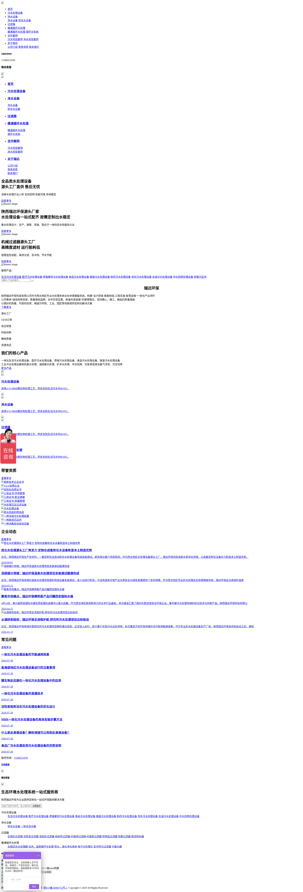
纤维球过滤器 (78, 836)
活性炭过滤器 (31, 836)
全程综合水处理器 (18, 846)
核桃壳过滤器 (62, 836)
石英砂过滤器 (15, 836)
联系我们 (34, 47)
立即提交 (36, 806)
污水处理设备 (15, 13)
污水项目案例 (15, 39)
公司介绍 (13, 47)
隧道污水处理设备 (100, 277)
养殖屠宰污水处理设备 (55, 277)
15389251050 (21, 758)
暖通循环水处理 (16, 28)
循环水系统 (32, 31)
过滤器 (11, 24)
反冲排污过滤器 (102, 846)
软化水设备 (24, 20)
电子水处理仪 (85, 846)
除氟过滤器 (124, 836)
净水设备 (13, 16)
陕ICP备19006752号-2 (55, 887)
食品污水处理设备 (79, 277)
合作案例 (13, 35)
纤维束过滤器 (94, 836)
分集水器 (117, 846)
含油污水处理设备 (162, 277)
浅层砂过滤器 (46, 836)
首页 (10, 9)
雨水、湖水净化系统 (65, 846)
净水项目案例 (31, 39)
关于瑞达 (13, 43)
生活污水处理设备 (11, 277)
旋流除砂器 (137, 836)
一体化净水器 (28, 826)
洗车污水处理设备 (141, 277)
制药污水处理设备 (120, 277)
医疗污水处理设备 (32, 277)
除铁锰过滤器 (109, 836)
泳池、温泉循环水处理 (41, 846)
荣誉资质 (23, 47)
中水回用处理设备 (183, 277)
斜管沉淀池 (200, 277)
